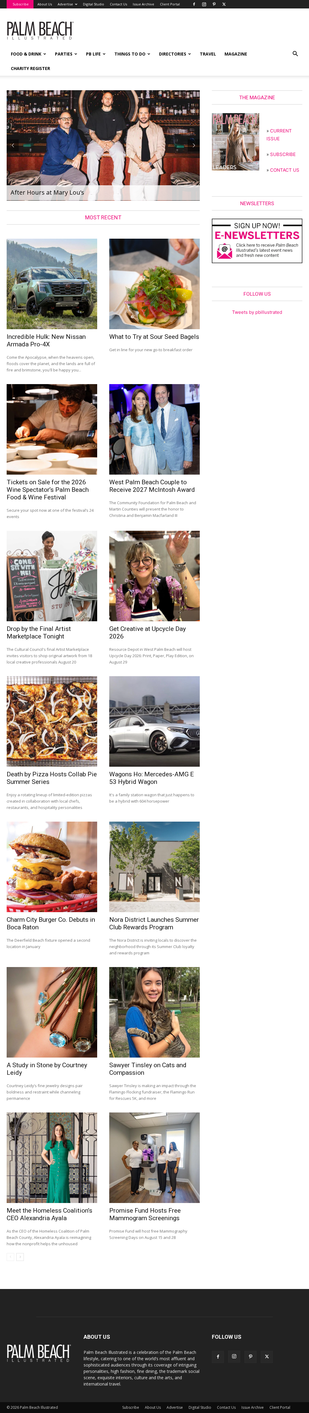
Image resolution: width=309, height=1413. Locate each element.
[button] (295, 54)
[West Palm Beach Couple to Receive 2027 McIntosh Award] (154, 429)
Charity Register (30, 68)
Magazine (236, 54)
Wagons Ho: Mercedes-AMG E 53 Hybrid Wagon (151, 778)
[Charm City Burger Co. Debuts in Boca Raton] (52, 867)
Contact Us (118, 4)
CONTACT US (284, 170)
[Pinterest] (213, 4)
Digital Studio (93, 4)
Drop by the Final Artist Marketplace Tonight (39, 632)
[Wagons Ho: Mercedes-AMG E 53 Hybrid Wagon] (154, 721)
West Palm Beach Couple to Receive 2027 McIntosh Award (152, 486)
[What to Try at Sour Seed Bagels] (154, 284)
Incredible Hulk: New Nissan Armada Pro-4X (46, 340)
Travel (208, 54)
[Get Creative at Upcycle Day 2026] (154, 576)
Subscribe (21, 4)
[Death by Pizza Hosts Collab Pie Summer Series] (52, 721)
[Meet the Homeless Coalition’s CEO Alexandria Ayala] (52, 1157)
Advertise (65, 4)
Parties (63, 54)
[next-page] (20, 1257)
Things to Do (129, 54)
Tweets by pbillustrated (257, 312)
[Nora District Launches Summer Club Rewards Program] (154, 867)
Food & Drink (26, 54)
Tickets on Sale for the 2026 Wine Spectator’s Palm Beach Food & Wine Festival (48, 490)
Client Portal (170, 4)
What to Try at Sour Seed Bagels (154, 336)
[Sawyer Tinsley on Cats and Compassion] (154, 1012)
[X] (223, 4)
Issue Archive (143, 4)
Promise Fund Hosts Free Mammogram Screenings (145, 1214)
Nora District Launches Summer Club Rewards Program (154, 923)
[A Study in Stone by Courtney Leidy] (52, 1012)
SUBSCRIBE (283, 154)
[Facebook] (194, 4)
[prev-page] (10, 1257)
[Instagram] (204, 4)
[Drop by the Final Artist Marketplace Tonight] (52, 576)
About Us (44, 4)
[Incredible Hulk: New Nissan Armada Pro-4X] (52, 284)
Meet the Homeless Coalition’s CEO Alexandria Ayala (49, 1214)
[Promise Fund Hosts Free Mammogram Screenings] (154, 1157)
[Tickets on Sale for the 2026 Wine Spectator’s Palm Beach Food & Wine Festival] (52, 429)
